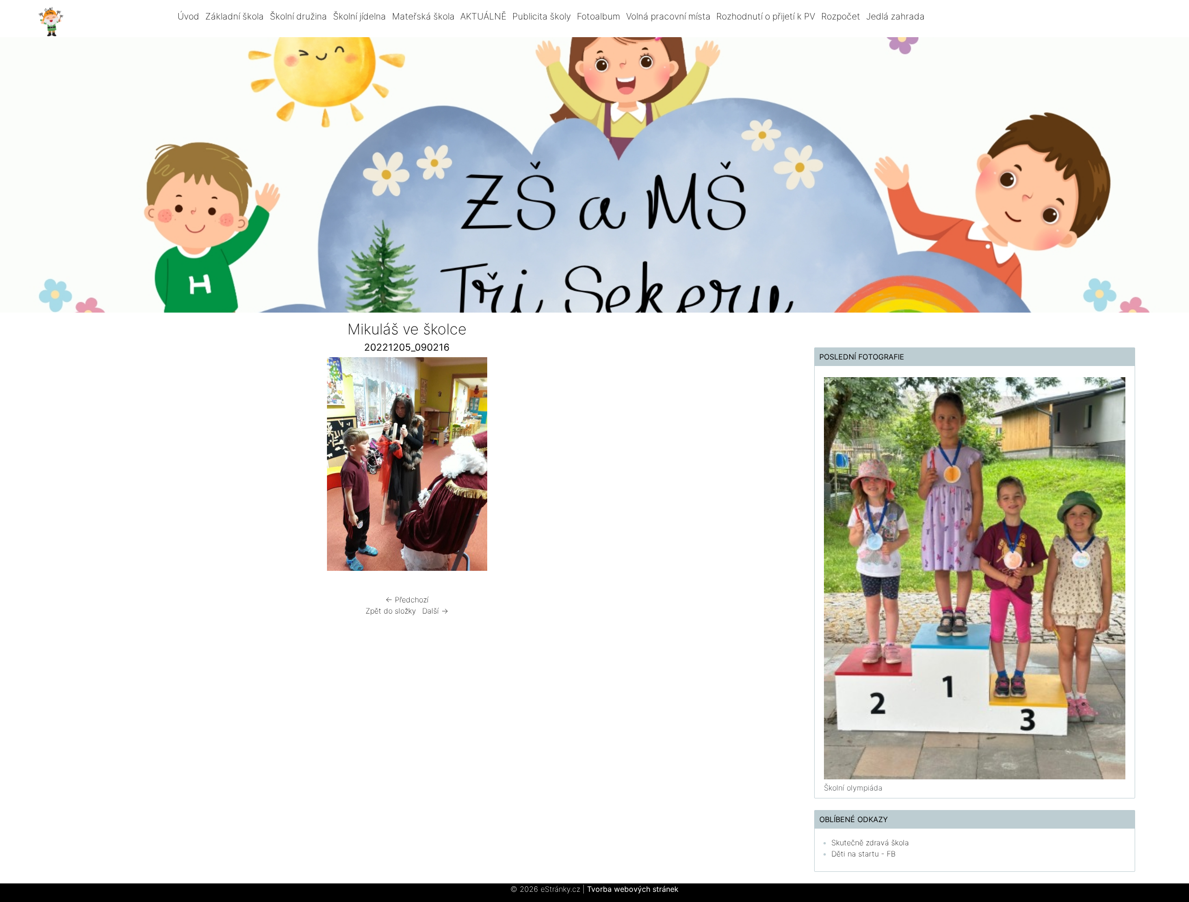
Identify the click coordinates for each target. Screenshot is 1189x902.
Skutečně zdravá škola (870, 842)
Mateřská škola (423, 16)
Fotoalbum (598, 16)
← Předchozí (407, 599)
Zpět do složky (391, 610)
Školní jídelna (359, 16)
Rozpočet (840, 16)
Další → (435, 610)
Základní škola (234, 16)
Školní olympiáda (853, 787)
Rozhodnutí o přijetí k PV (765, 16)
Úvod (188, 16)
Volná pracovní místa (668, 16)
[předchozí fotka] (157, 466)
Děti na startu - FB (863, 853)
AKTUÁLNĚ (483, 16)
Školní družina (298, 16)
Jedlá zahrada (895, 16)
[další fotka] (656, 466)
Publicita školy (541, 16)
